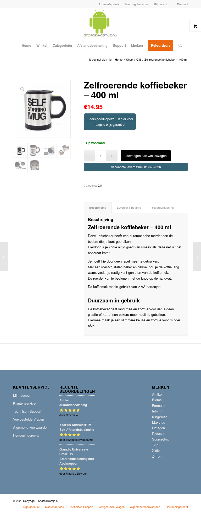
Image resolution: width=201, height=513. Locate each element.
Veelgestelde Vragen (28, 419)
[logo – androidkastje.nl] (100, 23)
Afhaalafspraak (108, 4)
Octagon (158, 427)
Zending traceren (136, 4)
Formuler (158, 405)
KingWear (159, 416)
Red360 (158, 433)
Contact (182, 4)
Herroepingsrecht (26, 435)
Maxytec (158, 422)
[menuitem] (109, 4)
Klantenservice (24, 403)
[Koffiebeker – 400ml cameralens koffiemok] (197, 256)
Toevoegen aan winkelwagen (146, 155)
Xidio (156, 450)
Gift (100, 185)
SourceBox (160, 439)
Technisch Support (27, 411)
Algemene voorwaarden (30, 427)
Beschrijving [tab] (98, 208)
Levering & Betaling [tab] (129, 208)
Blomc (157, 399)
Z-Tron (156, 456)
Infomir (157, 411)
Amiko (157, 394)
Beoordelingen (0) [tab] (163, 208)
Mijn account (162, 4)
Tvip (155, 444)
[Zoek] (179, 45)
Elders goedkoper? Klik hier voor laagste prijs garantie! (110, 122)
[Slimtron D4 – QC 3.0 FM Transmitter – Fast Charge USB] (4, 256)
